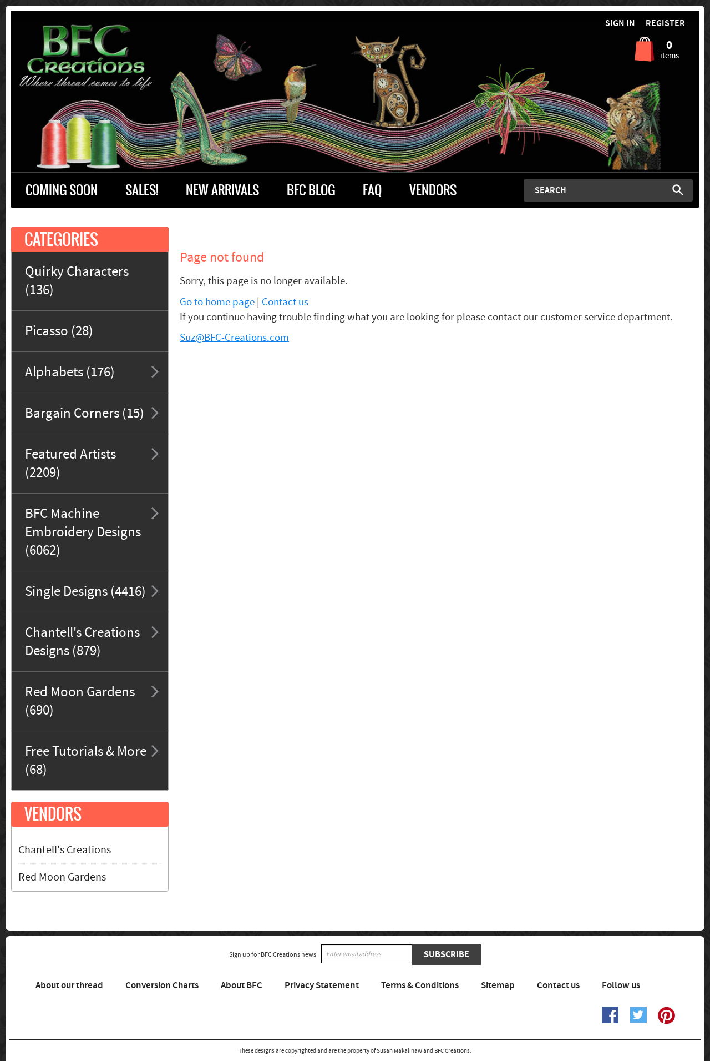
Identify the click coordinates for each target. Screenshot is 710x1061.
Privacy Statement (322, 985)
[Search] (678, 189)
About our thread (69, 985)
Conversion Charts (162, 985)
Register (665, 23)
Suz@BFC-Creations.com (234, 338)
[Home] (97, 57)
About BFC (241, 985)
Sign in (620, 23)
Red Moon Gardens (62, 877)
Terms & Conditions (420, 985)
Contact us (285, 302)
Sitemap (498, 985)
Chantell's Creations (64, 850)
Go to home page (217, 302)
